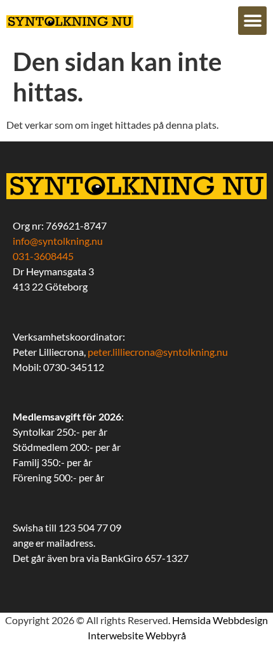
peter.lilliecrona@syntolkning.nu (158, 352)
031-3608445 (43, 256)
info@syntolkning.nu (58, 241)
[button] (252, 20)
